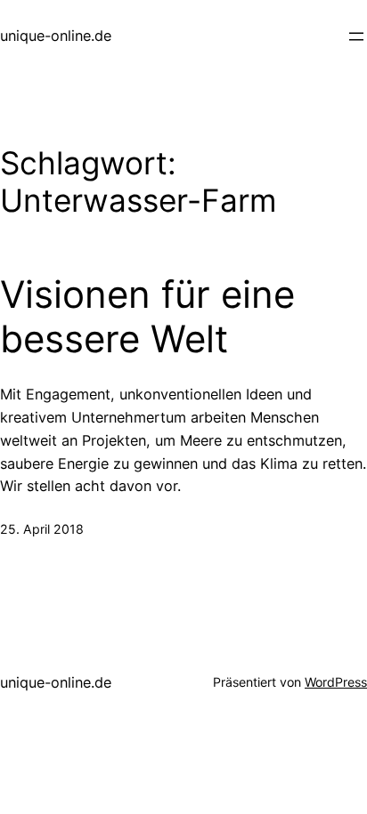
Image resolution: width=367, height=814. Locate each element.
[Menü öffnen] (356, 36)
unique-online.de (55, 35)
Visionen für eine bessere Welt (147, 316)
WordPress (336, 681)
